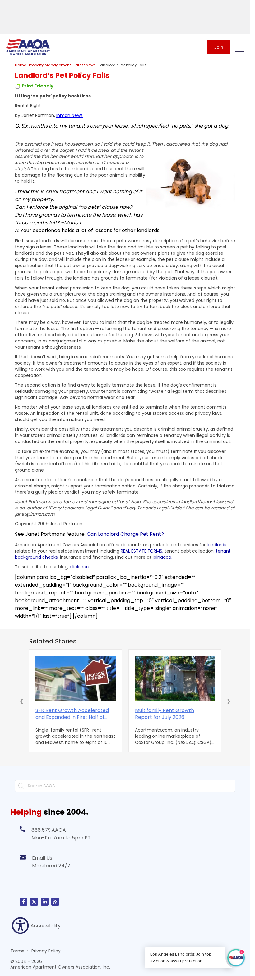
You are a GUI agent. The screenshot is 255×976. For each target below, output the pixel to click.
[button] (22, 701)
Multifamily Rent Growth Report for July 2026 (164, 714)
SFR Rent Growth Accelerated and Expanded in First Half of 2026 (72, 714)
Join (218, 47)
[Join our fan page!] (23, 902)
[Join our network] (45, 902)
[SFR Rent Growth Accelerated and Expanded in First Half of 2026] (75, 678)
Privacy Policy (46, 951)
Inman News (69, 115)
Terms (17, 951)
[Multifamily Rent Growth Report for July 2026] (175, 678)
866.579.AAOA (48, 830)
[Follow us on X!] (34, 902)
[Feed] (55, 902)
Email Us (42, 858)
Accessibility (45, 925)
